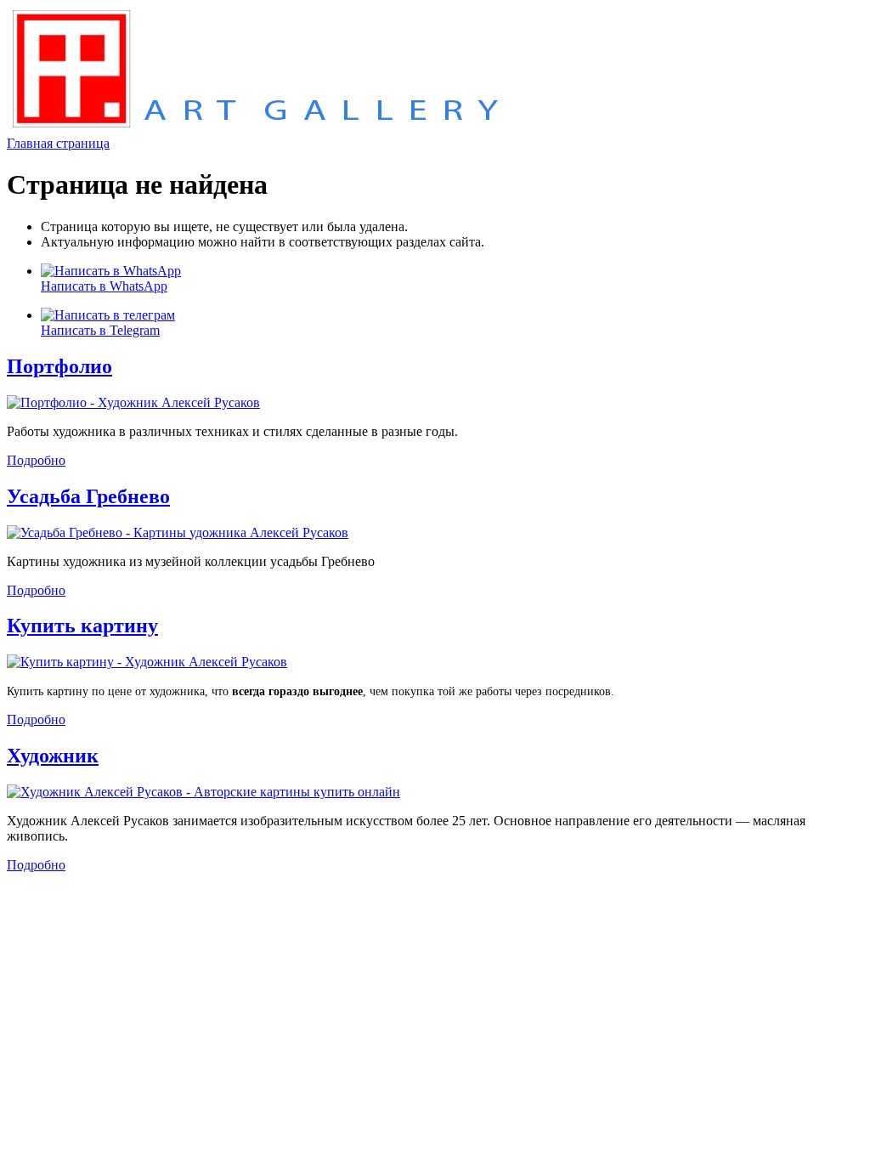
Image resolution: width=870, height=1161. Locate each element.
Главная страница (58, 143)
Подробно (36, 460)
